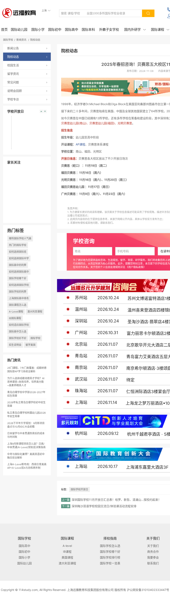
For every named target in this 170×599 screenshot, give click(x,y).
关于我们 (153, 545)
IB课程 (67, 551)
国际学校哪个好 (17, 278)
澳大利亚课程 (34, 311)
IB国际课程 (15, 318)
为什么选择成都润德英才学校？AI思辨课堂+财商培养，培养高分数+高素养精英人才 (25, 382)
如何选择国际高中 (19, 271)
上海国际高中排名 (19, 298)
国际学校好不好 (17, 338)
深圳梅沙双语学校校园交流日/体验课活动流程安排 (104, 506)
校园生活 (27, 65)
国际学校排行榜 (110, 557)
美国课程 (67, 557)
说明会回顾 (27, 90)
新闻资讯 (21, 39)
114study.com (28, 590)
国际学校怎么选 (110, 545)
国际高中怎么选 (17, 331)
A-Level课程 (16, 311)
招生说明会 (15, 344)
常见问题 (27, 82)
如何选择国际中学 (19, 258)
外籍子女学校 (109, 29)
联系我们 (153, 563)
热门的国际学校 (17, 245)
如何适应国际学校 (19, 324)
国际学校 (8, 39)
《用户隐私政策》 (136, 267)
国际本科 (88, 29)
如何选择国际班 (17, 251)
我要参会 (153, 557)
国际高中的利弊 (17, 265)
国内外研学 (135, 29)
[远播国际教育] (20, 12)
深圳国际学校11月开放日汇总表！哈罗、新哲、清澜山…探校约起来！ (116, 499)
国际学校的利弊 (17, 291)
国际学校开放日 (79, 489)
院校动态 (35, 39)
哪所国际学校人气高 (20, 238)
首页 (4, 29)
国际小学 (38, 29)
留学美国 (30, 344)
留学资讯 (27, 73)
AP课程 (80, 144)
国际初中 (54, 29)
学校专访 (27, 99)
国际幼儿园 (19, 29)
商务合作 (153, 551)
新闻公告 (27, 48)
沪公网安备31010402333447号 (148, 590)
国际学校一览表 (110, 563)
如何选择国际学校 (19, 285)
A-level (67, 545)
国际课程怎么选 (17, 304)
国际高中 (71, 29)
